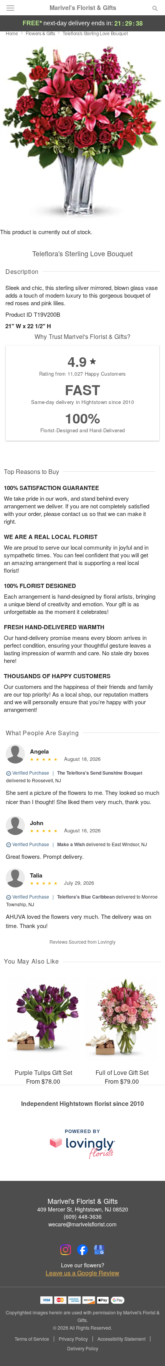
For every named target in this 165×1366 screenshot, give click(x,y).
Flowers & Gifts (40, 33)
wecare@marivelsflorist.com (82, 1224)
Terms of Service (32, 1339)
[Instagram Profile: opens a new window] (65, 1249)
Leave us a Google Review (82, 1273)
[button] (148, 1348)
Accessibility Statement (121, 1339)
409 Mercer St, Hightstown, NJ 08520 (82, 1209)
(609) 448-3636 (83, 1216)
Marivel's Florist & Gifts (83, 8)
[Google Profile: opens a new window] (99, 1249)
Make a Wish (71, 844)
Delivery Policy (82, 1348)
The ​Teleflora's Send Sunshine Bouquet (99, 772)
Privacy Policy (73, 1339)
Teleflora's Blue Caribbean (86, 896)
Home (12, 33)
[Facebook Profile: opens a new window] (82, 1249)
